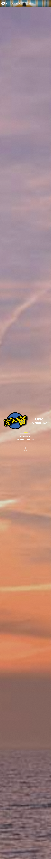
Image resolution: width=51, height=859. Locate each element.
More (25, 448)
